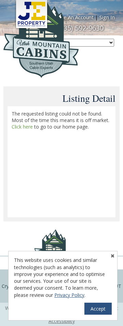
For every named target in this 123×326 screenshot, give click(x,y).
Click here (22, 126)
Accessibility (62, 321)
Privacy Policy (69, 295)
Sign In (107, 17)
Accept (98, 308)
